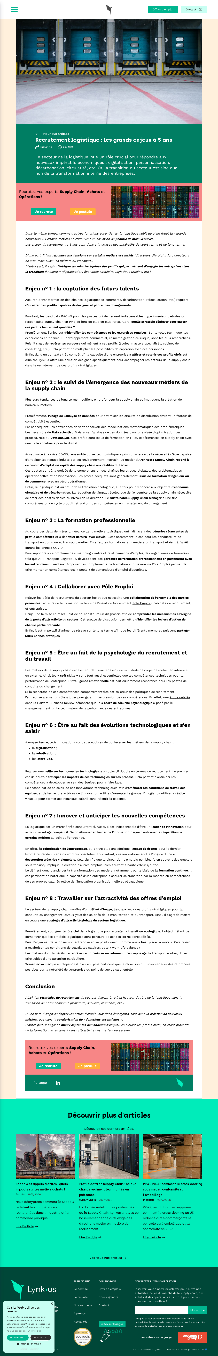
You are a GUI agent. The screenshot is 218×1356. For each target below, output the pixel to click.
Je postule (81, 1289)
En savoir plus (34, 1330)
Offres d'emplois (110, 1289)
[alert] (28, 1327)
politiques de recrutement (154, 692)
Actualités (80, 1321)
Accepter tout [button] (17, 1337)
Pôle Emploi (142, 603)
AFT (40, 558)
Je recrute (81, 1297)
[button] (29, 1344)
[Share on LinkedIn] (58, 1083)
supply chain (129, 399)
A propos (80, 1313)
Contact (104, 1305)
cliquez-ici (178, 1326)
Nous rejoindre (108, 1297)
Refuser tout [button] (41, 1337)
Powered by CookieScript (29, 1349)
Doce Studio (198, 1349)
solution (70, 360)
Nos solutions (83, 1305)
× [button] (51, 1303)
